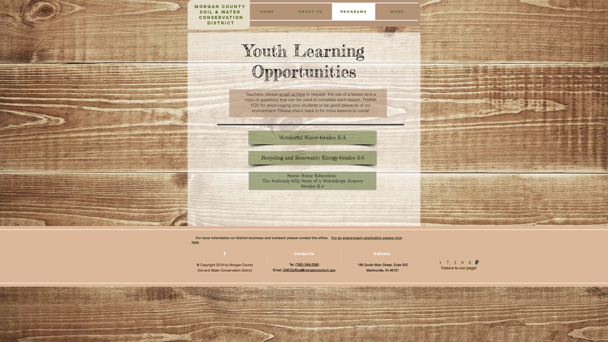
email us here (292, 94)
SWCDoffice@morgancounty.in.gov (309, 270)
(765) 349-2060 (307, 264)
